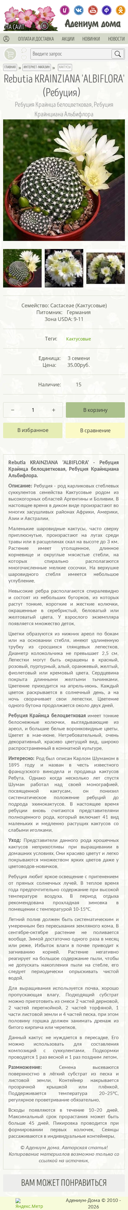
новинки (91, 39)
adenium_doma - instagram (65, 10)
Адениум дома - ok (121, 10)
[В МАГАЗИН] (46, 25)
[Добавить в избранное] (32, 430)
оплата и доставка (36, 39)
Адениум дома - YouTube (93, 10)
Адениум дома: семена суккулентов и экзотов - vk (79, 10)
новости (116, 39)
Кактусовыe (78, 339)
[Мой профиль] (6, 39)
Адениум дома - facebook (107, 10)
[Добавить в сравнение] (95, 430)
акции (68, 39)
